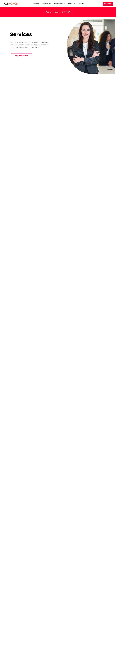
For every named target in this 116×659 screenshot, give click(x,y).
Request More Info (21, 56)
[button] (108, 4)
